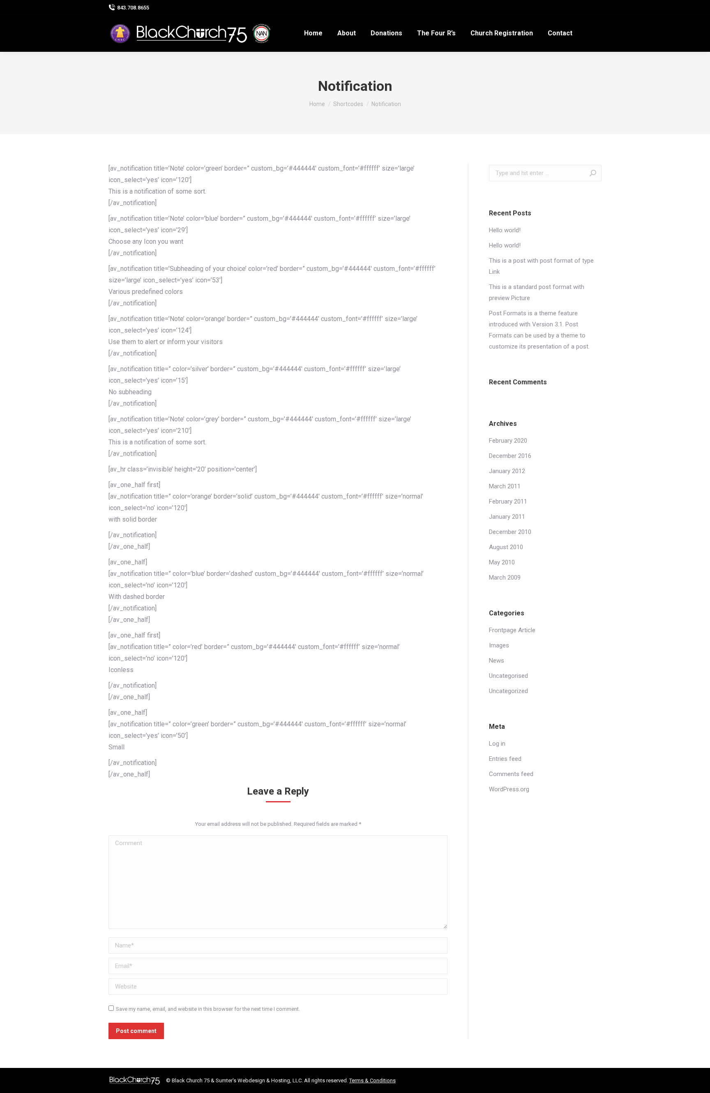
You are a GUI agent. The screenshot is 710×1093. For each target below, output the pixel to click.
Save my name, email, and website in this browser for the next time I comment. (208, 1009)
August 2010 (506, 547)
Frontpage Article (512, 630)
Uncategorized (508, 691)
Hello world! (505, 230)
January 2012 (507, 471)
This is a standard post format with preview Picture (536, 292)
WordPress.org (509, 789)
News (496, 660)
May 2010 (502, 562)
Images (499, 645)
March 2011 (505, 486)
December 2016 (510, 456)
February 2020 (508, 440)
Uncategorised (508, 675)
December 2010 (510, 532)
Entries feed (505, 759)
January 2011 (507, 516)
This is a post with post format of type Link (541, 266)
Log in (497, 743)
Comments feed (511, 774)
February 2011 (508, 501)
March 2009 (505, 577)
